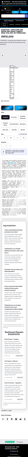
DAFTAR (24, 12)
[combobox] (13, 15)
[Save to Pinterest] (16, 419)
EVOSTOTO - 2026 (6, 410)
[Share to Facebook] (7, 419)
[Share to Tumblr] (25, 419)
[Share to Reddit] (20, 419)
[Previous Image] (3, 55)
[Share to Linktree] (12, 419)
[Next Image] (25, 55)
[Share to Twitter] (3, 419)
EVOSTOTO (10, 163)
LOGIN (15, 12)
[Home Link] (8, 10)
